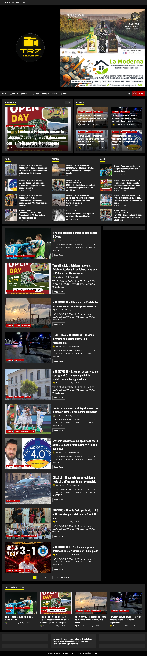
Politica (35, 93)
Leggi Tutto (59, 255)
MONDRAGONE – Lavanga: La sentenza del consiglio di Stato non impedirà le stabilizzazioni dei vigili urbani (91, 140)
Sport (54, 93)
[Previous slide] (66, 102)
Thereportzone (120, 124)
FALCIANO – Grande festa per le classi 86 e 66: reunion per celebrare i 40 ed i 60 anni (58, 185)
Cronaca (24, 93)
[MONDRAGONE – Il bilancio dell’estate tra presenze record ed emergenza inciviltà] (91, 603)
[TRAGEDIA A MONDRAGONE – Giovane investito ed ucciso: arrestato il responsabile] (126, 603)
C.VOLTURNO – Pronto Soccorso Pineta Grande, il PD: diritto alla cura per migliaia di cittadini (11, 215)
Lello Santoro (14, 148)
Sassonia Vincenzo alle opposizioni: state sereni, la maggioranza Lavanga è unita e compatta (125, 140)
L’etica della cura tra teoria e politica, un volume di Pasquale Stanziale (58, 215)
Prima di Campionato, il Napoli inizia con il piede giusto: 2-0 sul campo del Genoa (106, 200)
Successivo (65, 577)
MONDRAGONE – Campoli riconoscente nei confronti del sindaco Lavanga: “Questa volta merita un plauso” (11, 200)
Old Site (64, 93)
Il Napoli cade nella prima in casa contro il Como (106, 170)
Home (4, 93)
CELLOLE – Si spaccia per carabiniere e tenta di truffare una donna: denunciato (28, 488)
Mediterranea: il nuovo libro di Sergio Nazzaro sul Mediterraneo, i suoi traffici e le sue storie (58, 200)
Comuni (13, 93)
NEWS (141, 93)
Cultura (45, 93)
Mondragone (97, 112)
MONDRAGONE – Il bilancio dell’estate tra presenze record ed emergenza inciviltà (92, 118)
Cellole (9, 501)
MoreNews (82, 653)
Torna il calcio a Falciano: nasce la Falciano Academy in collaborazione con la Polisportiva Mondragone (36, 137)
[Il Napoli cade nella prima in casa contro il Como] (21, 603)
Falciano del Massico (22, 126)
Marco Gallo (85, 124)
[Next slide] (69, 102)
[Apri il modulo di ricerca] (129, 93)
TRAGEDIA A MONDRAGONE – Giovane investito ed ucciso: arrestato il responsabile (124, 118)
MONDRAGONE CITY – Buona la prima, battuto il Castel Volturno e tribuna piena (28, 557)
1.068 (56, 577)
